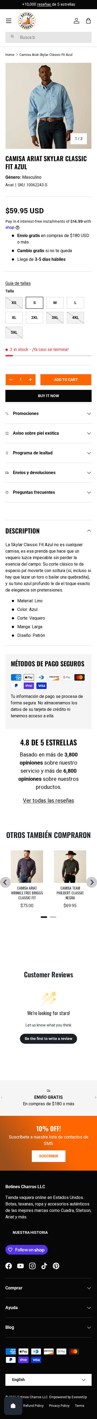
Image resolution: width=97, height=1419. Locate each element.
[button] (88, 21)
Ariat (9, 185)
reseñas (44, 4)
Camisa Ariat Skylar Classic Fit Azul (45, 55)
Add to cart (66, 379)
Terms (79, 1406)
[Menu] (9, 21)
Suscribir (48, 1156)
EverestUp (79, 1397)
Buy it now (48, 396)
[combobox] (48, 37)
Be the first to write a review (48, 1038)
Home (9, 55)
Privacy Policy (59, 1406)
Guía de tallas (18, 283)
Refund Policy (33, 1406)
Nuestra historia (30, 1232)
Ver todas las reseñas (48, 800)
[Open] (13, 1406)
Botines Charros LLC (32, 1397)
